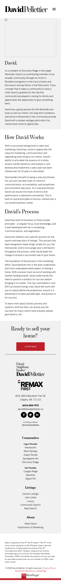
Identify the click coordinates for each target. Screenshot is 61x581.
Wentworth (30, 447)
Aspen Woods (31, 454)
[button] (30, 346)
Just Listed (30, 497)
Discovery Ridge (30, 462)
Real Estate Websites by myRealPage (30, 571)
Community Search (30, 504)
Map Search (30, 508)
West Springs (30, 451)
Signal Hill (30, 478)
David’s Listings (31, 493)
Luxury (30, 501)
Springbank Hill (30, 458)
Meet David (30, 523)
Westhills (30, 475)
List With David (30, 346)
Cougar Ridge (31, 471)
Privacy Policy (49, 568)
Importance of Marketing (30, 527)
